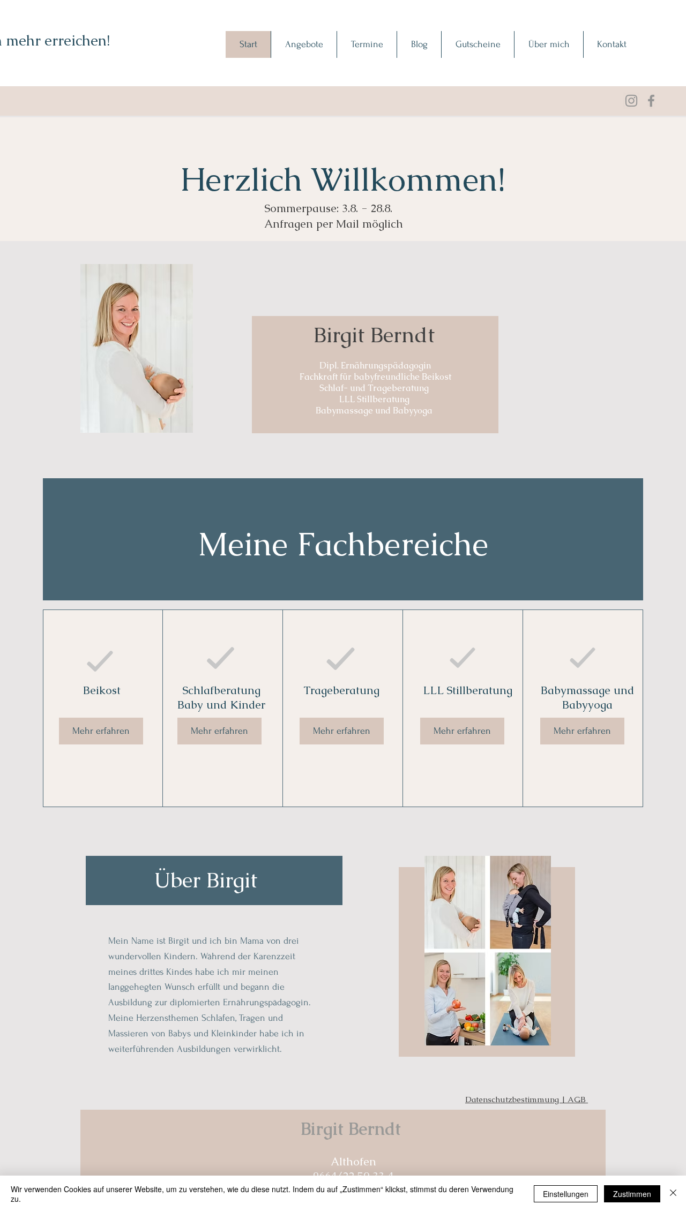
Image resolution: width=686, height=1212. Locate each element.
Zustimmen (632, 1193)
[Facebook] (651, 101)
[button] (304, 44)
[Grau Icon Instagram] (631, 101)
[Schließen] (673, 1193)
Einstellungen (565, 1193)
